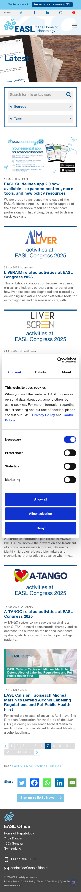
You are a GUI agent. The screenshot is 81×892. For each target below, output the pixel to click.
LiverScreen (28, 351)
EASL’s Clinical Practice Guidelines (36, 766)
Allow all (40, 499)
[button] (74, 25)
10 (66, 746)
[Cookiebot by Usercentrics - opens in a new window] (57, 360)
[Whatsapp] (47, 782)
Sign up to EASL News (37, 798)
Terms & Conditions (47, 881)
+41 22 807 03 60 (23, 859)
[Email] (72, 782)
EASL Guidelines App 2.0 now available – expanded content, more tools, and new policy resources (38, 189)
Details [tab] (40, 372)
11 (72, 746)
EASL (25, 179)
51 (31, 752)
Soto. (19, 885)
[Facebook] (34, 782)
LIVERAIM (27, 267)
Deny (40, 528)
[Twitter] (21, 782)
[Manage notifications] (73, 882)
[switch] (70, 452)
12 (7, 752)
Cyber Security (67, 881)
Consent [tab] (14, 372)
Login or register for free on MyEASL (52, 4)
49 (19, 752)
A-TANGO (27, 607)
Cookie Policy (28, 881)
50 (25, 752)
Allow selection (40, 513)
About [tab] (66, 372)
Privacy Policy (11, 881)
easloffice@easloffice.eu (29, 868)
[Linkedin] (59, 782)
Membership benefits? (19, 4)
